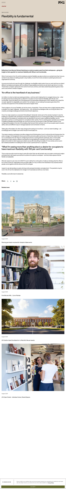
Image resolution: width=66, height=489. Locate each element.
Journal (4, 6)
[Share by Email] (17, 181)
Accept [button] (33, 486)
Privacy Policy (51, 482)
